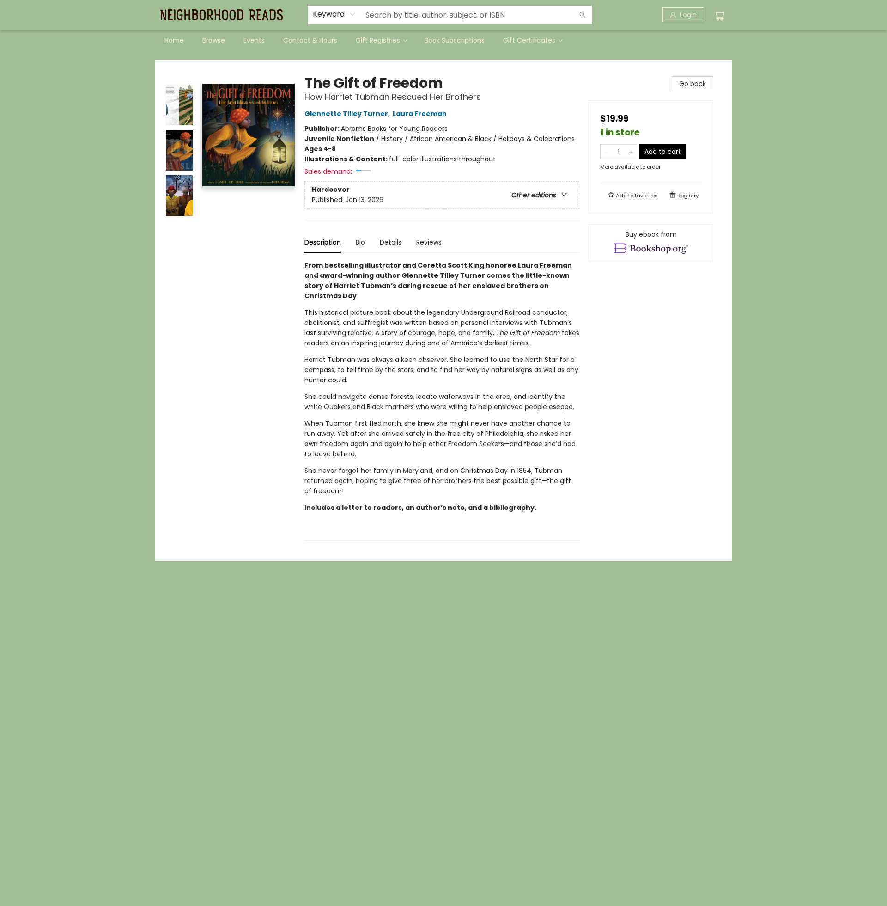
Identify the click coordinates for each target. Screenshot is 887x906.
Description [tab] (322, 242)
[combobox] (334, 14)
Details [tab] (390, 242)
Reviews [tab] (429, 242)
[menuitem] (174, 40)
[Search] (582, 15)
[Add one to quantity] (631, 152)
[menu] (443, 40)
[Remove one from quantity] (606, 152)
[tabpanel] (441, 400)
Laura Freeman (420, 113)
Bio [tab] (360, 242)
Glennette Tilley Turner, (347, 113)
